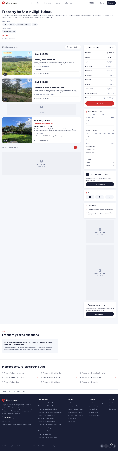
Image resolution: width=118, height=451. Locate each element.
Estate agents (72, 403)
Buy (32, 3)
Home (4, 391)
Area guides (71, 421)
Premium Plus (93, 409)
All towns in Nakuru (9, 38)
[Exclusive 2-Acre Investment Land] (41, 90)
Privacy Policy (32, 446)
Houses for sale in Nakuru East (46, 421)
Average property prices (75, 412)
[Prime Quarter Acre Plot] (41, 64)
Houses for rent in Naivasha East (47, 403)
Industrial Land (90, 152)
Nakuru (18, 391)
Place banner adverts (95, 415)
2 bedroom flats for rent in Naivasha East (50, 412)
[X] (106, 446)
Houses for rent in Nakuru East (47, 415)
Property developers (74, 406)
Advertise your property (96, 403)
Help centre (112, 406)
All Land (88, 165)
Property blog (72, 418)
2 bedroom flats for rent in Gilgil (47, 437)
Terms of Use (41, 446)
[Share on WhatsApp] (109, 197)
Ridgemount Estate (9, 31)
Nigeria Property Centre (9, 424)
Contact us (112, 409)
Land (34, 24)
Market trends (68, 3)
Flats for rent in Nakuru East (46, 418)
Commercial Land (90, 149)
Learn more (7, 417)
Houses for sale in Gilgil (44, 434)
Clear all (111, 47)
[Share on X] (99, 197)
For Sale (11, 391)
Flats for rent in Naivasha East (46, 406)
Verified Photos (93, 412)
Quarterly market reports (75, 415)
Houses (12, 24)
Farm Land (88, 159)
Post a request (101, 184)
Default (73, 47)
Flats (5, 24)
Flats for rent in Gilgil (44, 431)
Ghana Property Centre (24, 424)
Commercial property (24, 24)
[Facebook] (102, 446)
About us (111, 403)
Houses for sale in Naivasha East (47, 409)
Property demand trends (75, 409)
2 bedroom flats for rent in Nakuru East (49, 424)
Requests (57, 3)
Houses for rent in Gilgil (44, 428)
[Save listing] (29, 53)
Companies (47, 3)
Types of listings (93, 406)
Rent (38, 3)
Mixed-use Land (90, 156)
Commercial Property (92, 130)
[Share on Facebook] (90, 197)
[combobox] (104, 53)
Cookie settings (51, 446)
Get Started (99, 314)
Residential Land (90, 146)
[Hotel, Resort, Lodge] (41, 130)
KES (92, 3)
